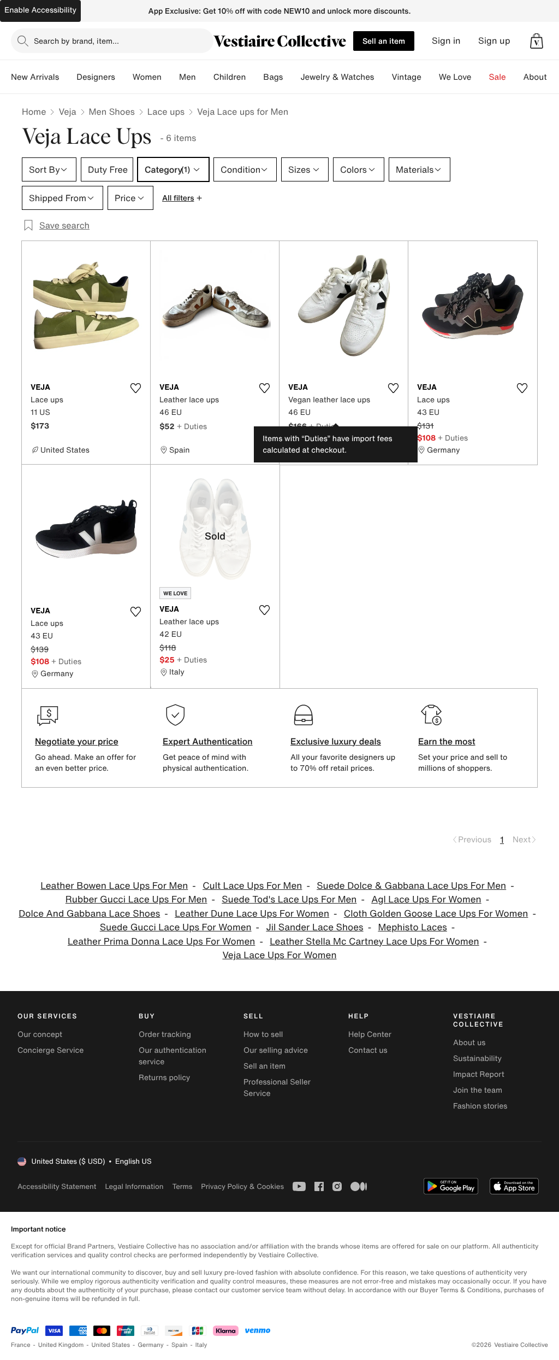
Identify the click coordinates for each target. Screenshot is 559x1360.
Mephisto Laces (412, 927)
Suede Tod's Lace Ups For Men (289, 899)
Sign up (494, 40)
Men (187, 77)
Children (229, 77)
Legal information (134, 1186)
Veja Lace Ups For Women (279, 955)
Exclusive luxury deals (335, 741)
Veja (67, 111)
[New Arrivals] (67, 77)
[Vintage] (430, 77)
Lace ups (166, 111)
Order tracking (165, 1034)
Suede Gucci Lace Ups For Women (176, 927)
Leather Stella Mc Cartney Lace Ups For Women (374, 941)
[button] (536, 41)
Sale (497, 77)
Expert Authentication (208, 741)
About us (469, 1042)
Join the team (477, 1090)
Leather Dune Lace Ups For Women (252, 914)
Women (147, 77)
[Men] (204, 77)
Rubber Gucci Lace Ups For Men (136, 899)
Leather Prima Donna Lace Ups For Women (161, 941)
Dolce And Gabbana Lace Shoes (89, 914)
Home (34, 111)
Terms (182, 1186)
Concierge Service (50, 1050)
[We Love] (480, 77)
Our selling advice (275, 1050)
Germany (151, 1345)
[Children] (254, 77)
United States (111, 1345)
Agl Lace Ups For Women (426, 899)
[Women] (170, 77)
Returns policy (164, 1077)
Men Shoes (112, 111)
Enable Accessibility (40, 10)
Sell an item (383, 40)
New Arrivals (35, 77)
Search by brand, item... (76, 40)
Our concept (39, 1034)
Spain (179, 1345)
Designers (95, 77)
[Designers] (124, 77)
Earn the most (446, 741)
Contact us (368, 1050)
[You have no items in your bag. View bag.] (536, 41)
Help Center (369, 1034)
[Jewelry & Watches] (382, 77)
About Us (541, 77)
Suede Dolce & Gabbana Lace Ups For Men (411, 886)
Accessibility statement (56, 1186)
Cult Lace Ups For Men (252, 886)
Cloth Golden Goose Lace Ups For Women (436, 914)
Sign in (446, 40)
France (21, 1345)
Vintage (406, 77)
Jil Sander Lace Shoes (314, 927)
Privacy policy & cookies (242, 1186)
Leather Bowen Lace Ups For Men (114, 886)
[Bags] (291, 77)
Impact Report (478, 1074)
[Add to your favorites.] (135, 388)
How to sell (263, 1034)
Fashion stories (480, 1106)
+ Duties (192, 426)
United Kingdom (61, 1345)
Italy (201, 1345)
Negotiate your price (76, 741)
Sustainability (477, 1058)
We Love (455, 77)
